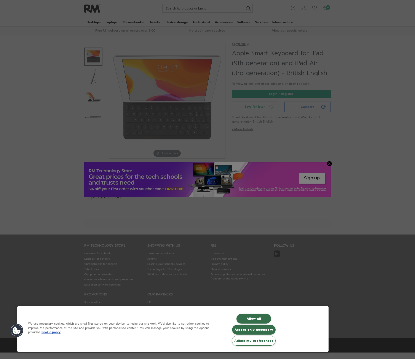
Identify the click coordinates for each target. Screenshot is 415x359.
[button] (17, 330)
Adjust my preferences (253, 340)
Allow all (254, 318)
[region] (173, 329)
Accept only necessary (254, 329)
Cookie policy (51, 332)
